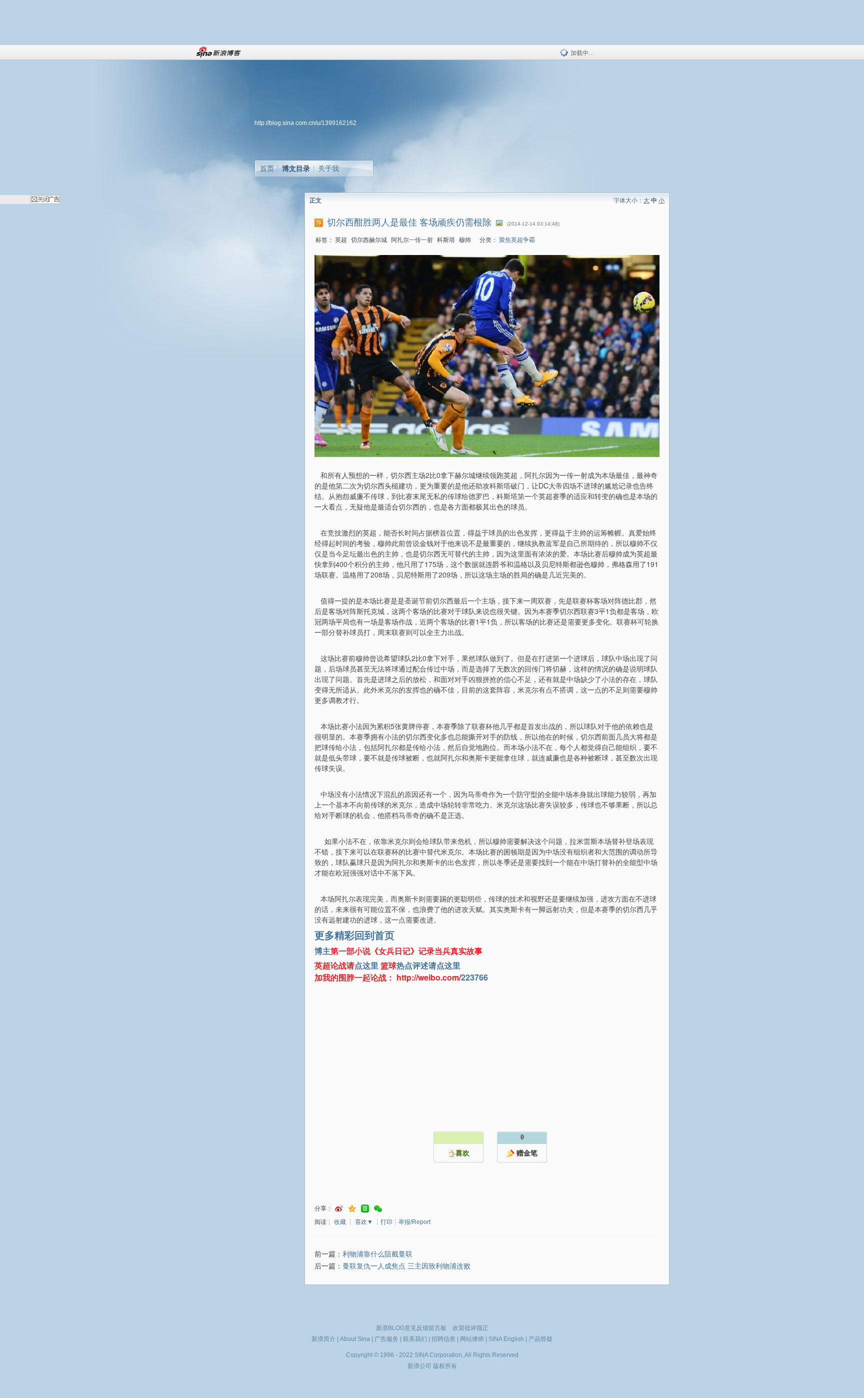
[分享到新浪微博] (339, 1208)
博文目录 (296, 168)
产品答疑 (540, 1339)
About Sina (355, 1339)
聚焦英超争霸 (517, 240)
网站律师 (472, 1339)
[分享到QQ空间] (352, 1208)
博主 (322, 950)
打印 (386, 1222)
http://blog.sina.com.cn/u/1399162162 (305, 123)
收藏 (340, 1222)
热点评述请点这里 (428, 965)
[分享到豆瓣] (365, 1208)
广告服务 (386, 1339)
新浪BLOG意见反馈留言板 (411, 1328)
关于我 (328, 168)
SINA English (506, 1339)
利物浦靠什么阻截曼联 (377, 1254)
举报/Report (414, 1222)
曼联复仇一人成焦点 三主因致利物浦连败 (406, 1266)
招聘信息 (444, 1339)
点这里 (366, 965)
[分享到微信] (378, 1208)
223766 (474, 977)
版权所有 (445, 1366)
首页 (267, 168)
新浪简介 (324, 1339)
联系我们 (415, 1339)
